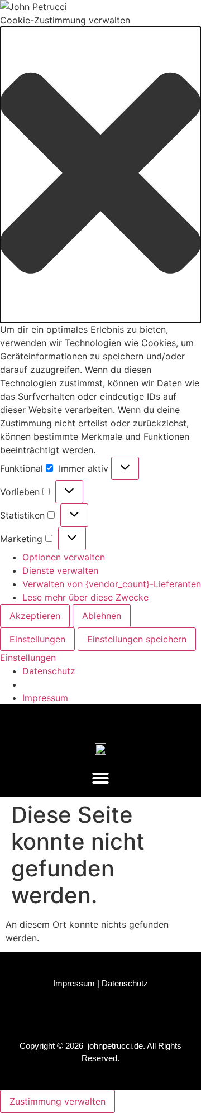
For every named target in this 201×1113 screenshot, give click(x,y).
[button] (100, 175)
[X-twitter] (111, 718)
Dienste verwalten (60, 570)
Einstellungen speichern (136, 639)
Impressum (45, 697)
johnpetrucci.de (115, 1045)
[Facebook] (47, 718)
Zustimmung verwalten (57, 1101)
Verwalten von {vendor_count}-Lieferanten (111, 583)
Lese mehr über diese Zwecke (85, 597)
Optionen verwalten (63, 557)
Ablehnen (101, 615)
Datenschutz (48, 671)
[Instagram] (79, 718)
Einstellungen (37, 639)
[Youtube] (142, 718)
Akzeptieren (34, 615)
